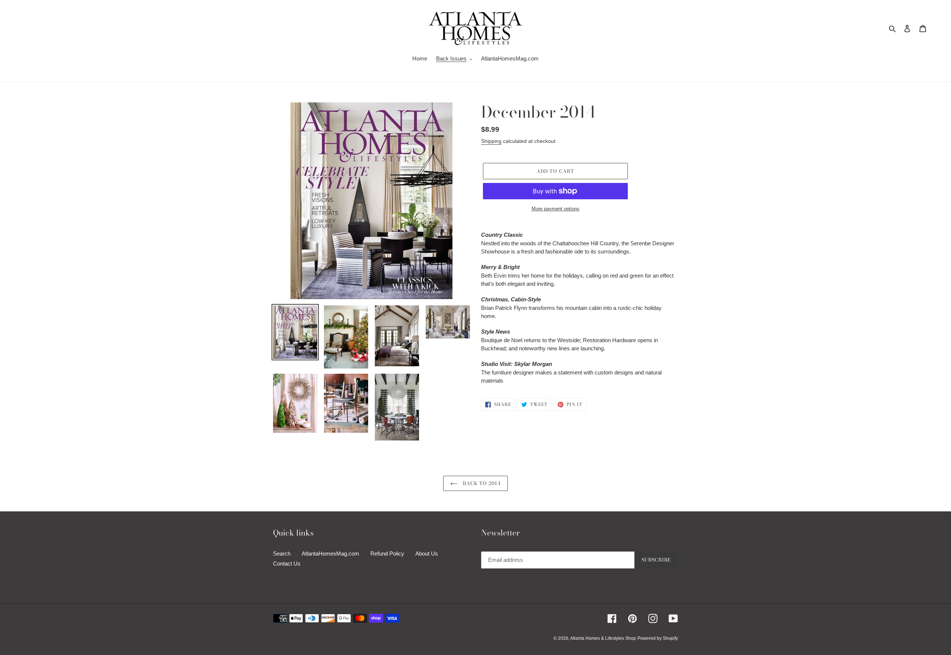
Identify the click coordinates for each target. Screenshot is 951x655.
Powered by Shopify (657, 638)
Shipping (491, 141)
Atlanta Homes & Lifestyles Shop (603, 638)
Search (282, 553)
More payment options (556, 209)
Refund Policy (387, 553)
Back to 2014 (481, 483)
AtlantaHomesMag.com (330, 553)
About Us (426, 553)
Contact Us (287, 563)
